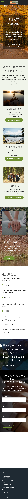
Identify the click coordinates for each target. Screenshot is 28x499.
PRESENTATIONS (9, 325)
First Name (4, 396)
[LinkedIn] (5, 490)
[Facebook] (3, 490)
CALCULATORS (8, 297)
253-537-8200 (7, 476)
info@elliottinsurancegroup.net (8, 487)
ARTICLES (7, 285)
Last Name (4, 406)
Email (3, 416)
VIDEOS (6, 311)
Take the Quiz (7, 426)
